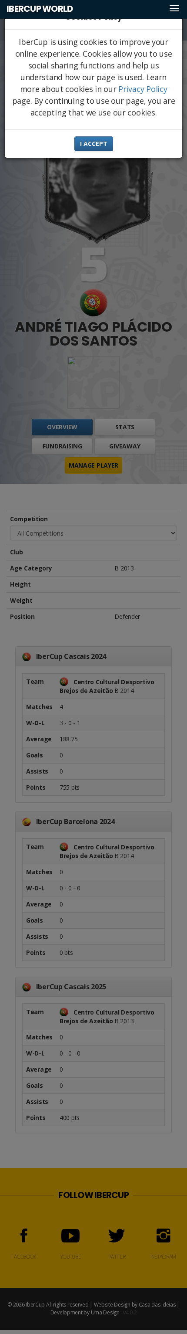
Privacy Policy (142, 89)
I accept (93, 143)
